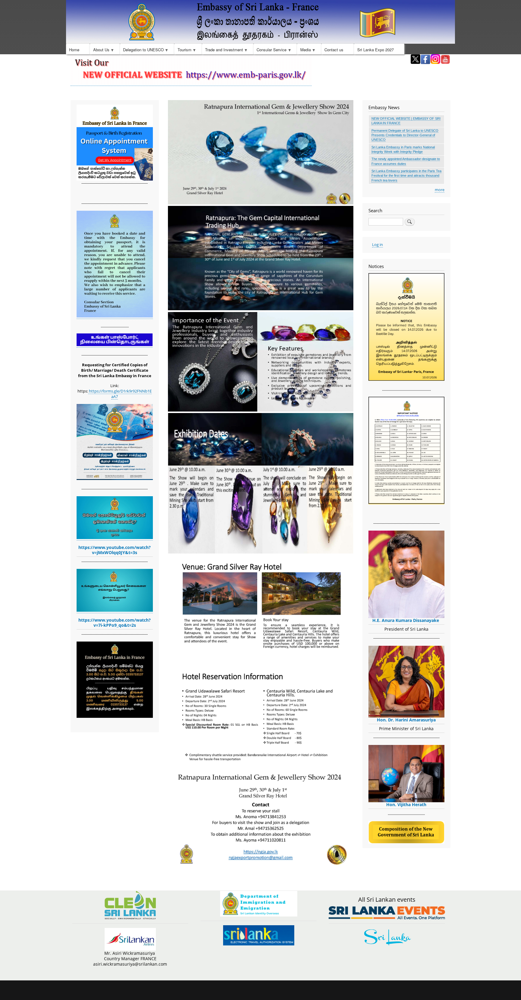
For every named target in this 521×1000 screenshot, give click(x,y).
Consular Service (270, 50)
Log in (377, 244)
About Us (99, 50)
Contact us (333, 49)
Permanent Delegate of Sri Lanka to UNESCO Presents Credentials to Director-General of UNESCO (404, 135)
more (439, 189)
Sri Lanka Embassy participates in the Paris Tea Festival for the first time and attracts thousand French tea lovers (406, 175)
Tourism (182, 50)
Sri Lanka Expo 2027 (375, 49)
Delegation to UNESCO (142, 50)
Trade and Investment (222, 50)
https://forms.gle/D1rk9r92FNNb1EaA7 (120, 393)
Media (304, 50)
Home (74, 49)
